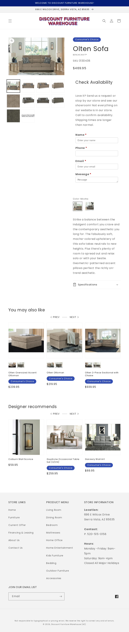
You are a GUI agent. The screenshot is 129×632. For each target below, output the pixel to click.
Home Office (54, 540)
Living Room (53, 510)
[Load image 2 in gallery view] (28, 86)
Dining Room (54, 517)
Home (12, 510)
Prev (56, 317)
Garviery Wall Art (95, 459)
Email (80, 161)
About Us (14, 540)
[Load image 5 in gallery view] (13, 101)
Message (83, 174)
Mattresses (53, 532)
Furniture (14, 517)
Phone (81, 148)
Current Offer (17, 525)
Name (81, 135)
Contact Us (15, 547)
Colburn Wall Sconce (20, 459)
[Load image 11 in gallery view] (28, 116)
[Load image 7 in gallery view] (28, 101)
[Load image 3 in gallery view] (43, 86)
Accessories (53, 578)
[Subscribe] (60, 596)
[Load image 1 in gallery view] (13, 86)
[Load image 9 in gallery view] (58, 101)
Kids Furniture (54, 555)
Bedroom (52, 525)
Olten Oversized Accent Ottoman (22, 374)
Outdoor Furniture (57, 570)
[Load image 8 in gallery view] (43, 101)
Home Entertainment (59, 547)
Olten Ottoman (55, 372)
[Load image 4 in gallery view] (58, 86)
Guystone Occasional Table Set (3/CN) (63, 461)
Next (73, 317)
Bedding (51, 563)
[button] (10, 21)
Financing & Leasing (20, 532)
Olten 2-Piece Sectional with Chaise (102, 374)
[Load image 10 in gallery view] (13, 116)
